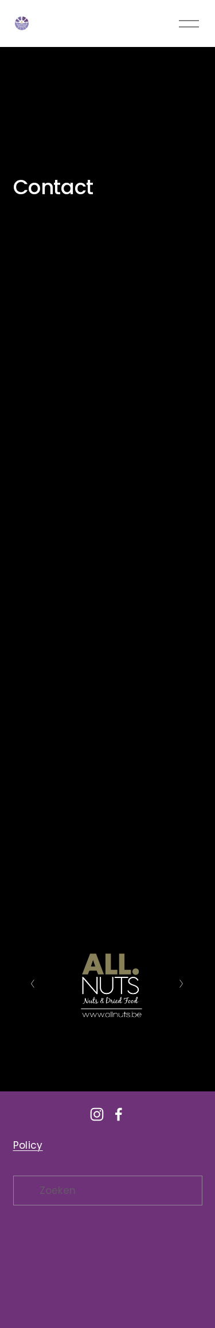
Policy (28, 1145)
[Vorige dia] (33, 984)
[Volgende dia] (182, 984)
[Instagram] (97, 1114)
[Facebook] (119, 1114)
